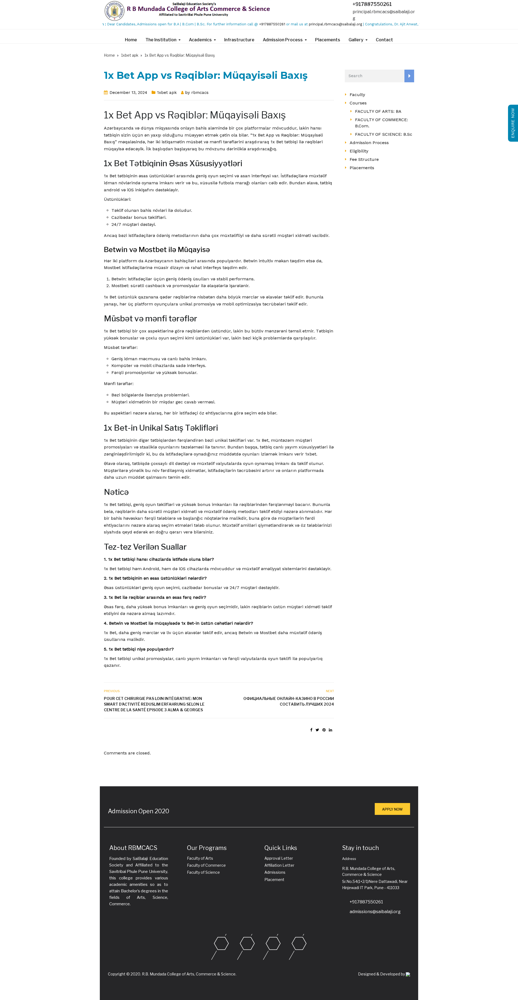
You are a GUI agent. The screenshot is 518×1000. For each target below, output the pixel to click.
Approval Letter (278, 858)
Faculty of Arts (200, 858)
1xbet (310, 454)
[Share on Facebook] (311, 730)
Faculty (357, 94)
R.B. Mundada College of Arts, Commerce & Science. (189, 974)
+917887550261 (372, 4)
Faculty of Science (203, 872)
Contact (384, 39)
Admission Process (283, 39)
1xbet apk (167, 92)
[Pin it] (324, 730)
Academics (200, 39)
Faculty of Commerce (206, 865)
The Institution (160, 39)
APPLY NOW (392, 809)
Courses (358, 103)
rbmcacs (200, 92)
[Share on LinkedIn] (330, 730)
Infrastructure (239, 39)
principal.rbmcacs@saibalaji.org (319, 24)
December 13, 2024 (128, 92)
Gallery (356, 39)
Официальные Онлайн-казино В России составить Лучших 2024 (288, 701)
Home (131, 39)
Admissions (274, 872)
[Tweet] (317, 730)
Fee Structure (364, 159)
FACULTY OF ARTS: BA (378, 111)
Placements (327, 39)
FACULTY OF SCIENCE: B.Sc (383, 134)
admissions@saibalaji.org (375, 911)
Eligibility (359, 151)
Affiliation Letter (279, 865)
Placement (274, 879)
